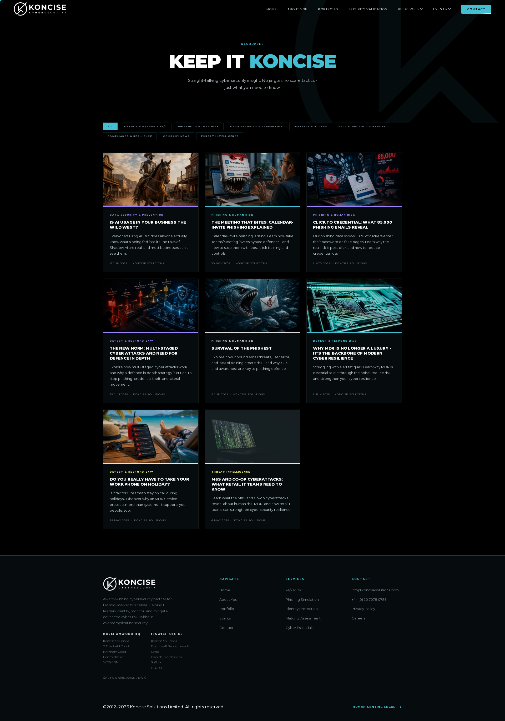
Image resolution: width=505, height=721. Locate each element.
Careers (358, 618)
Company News (176, 136)
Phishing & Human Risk (198, 126)
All (110, 126)
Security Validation (368, 9)
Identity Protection (302, 609)
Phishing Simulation (302, 599)
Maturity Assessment (303, 618)
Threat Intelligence (220, 136)
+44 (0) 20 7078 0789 (369, 599)
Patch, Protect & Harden (362, 126)
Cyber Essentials (299, 628)
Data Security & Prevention (256, 126)
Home (271, 9)
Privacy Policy (363, 609)
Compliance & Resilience (130, 136)
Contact (476, 9)
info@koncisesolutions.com (375, 590)
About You (297, 9)
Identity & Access (310, 126)
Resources (408, 9)
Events (440, 9)
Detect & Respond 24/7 (145, 126)
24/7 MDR (294, 590)
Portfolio (328, 9)
